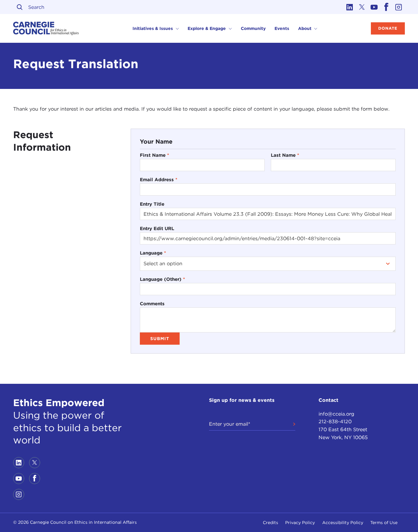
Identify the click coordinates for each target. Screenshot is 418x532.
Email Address (158, 179)
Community (253, 28)
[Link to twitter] (362, 7)
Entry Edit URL (157, 228)
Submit (159, 338)
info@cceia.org (336, 414)
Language (153, 253)
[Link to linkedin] (350, 7)
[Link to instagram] (399, 7)
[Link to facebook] (386, 7)
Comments (152, 303)
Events (281, 28)
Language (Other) (162, 279)
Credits (270, 522)
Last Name (285, 155)
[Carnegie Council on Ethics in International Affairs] (46, 28)
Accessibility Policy (342, 522)
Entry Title (152, 204)
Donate (387, 28)
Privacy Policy (300, 522)
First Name (154, 155)
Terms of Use (383, 522)
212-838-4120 (335, 421)
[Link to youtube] (374, 7)
